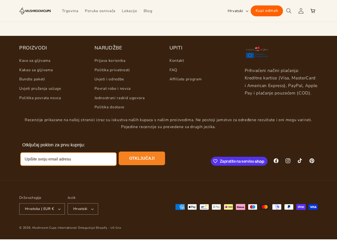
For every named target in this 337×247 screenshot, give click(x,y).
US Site (116, 228)
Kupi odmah (267, 10)
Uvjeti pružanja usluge (40, 88)
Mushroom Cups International (54, 228)
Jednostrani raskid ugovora (119, 97)
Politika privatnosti (112, 69)
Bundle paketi (32, 79)
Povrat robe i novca (112, 88)
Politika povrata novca (40, 97)
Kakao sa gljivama (36, 69)
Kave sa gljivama (35, 60)
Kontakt (176, 60)
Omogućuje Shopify (92, 228)
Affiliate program (185, 79)
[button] (289, 11)
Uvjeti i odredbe (109, 79)
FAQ (173, 69)
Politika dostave (109, 107)
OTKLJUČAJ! (142, 158)
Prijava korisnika (110, 60)
